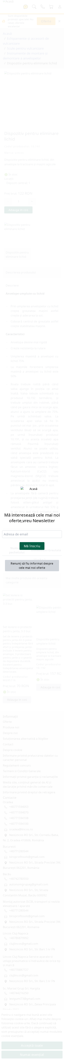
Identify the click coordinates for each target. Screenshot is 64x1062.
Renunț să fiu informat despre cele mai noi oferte (32, 566)
